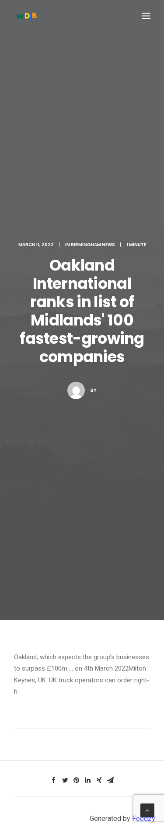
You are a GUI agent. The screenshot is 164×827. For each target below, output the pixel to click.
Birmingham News (93, 244)
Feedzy (143, 818)
